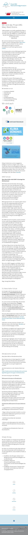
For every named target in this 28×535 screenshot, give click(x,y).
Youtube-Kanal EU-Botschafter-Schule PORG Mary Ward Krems (13, 318)
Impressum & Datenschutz (7, 528)
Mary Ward (22, 42)
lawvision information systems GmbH (13, 531)
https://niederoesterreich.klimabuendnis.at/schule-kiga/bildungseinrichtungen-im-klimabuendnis (14, 371)
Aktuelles (18, 172)
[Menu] (14, 17)
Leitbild (4, 48)
